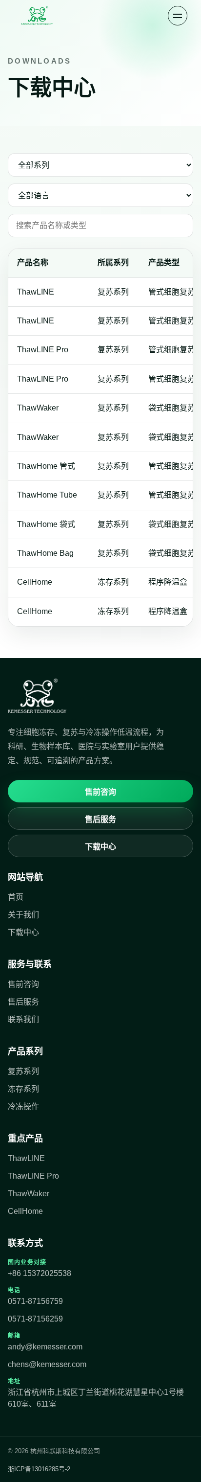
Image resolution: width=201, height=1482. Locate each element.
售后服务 (100, 819)
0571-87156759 (35, 1301)
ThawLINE (26, 1158)
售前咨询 (100, 792)
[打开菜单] (177, 15)
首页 (15, 897)
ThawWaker (28, 1193)
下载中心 (100, 847)
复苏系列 (23, 1071)
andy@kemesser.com (45, 1347)
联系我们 (23, 1019)
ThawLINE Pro (33, 1176)
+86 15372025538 (39, 1273)
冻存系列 (23, 1089)
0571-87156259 (35, 1319)
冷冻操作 (23, 1106)
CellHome (25, 1211)
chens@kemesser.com (47, 1364)
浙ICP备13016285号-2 (39, 1469)
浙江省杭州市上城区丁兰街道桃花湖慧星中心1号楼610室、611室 (96, 1398)
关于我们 (23, 915)
